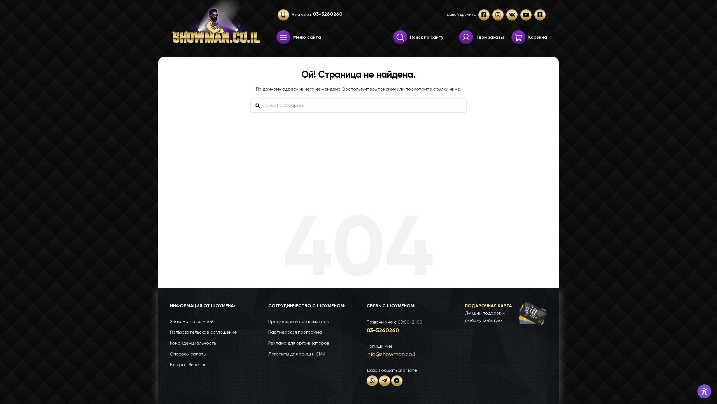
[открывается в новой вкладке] (372, 380)
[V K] (512, 15)
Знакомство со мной (191, 321)
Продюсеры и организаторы (298, 321)
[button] (506, 313)
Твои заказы (490, 37)
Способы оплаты (188, 354)
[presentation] (283, 37)
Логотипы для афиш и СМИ (296, 354)
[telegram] (384, 380)
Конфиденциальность (193, 343)
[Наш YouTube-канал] (526, 15)
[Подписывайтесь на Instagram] (498, 15)
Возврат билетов (188, 364)
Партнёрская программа (295, 332)
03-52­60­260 (383, 330)
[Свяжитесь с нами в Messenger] (396, 380)
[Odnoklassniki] (540, 15)
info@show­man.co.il (391, 354)
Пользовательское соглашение (203, 332)
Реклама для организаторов (298, 343)
